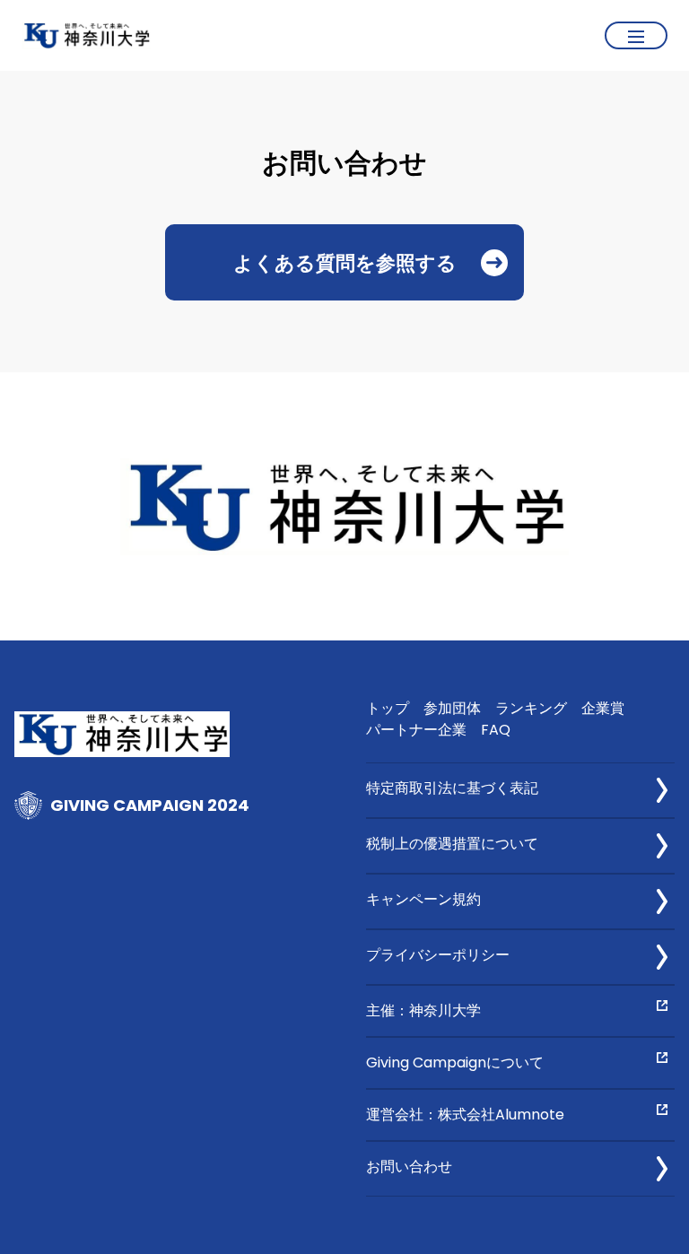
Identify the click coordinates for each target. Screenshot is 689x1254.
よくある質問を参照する (345, 261)
